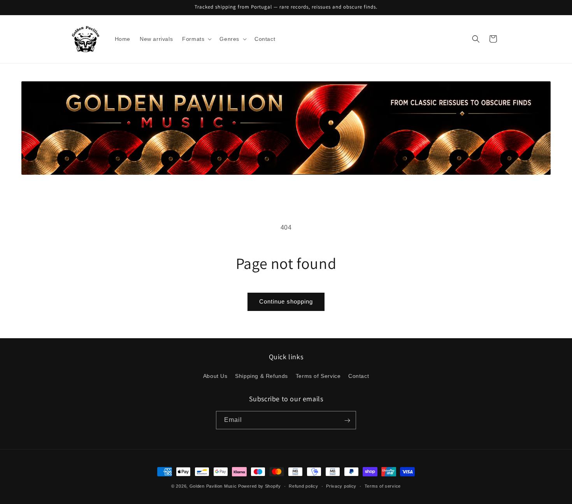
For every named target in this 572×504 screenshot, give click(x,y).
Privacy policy (341, 485)
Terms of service (383, 485)
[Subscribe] (347, 420)
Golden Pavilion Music (213, 486)
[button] (196, 39)
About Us (215, 375)
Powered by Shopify (259, 486)
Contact (358, 375)
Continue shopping (286, 301)
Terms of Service (318, 375)
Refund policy (303, 485)
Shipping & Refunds (261, 375)
